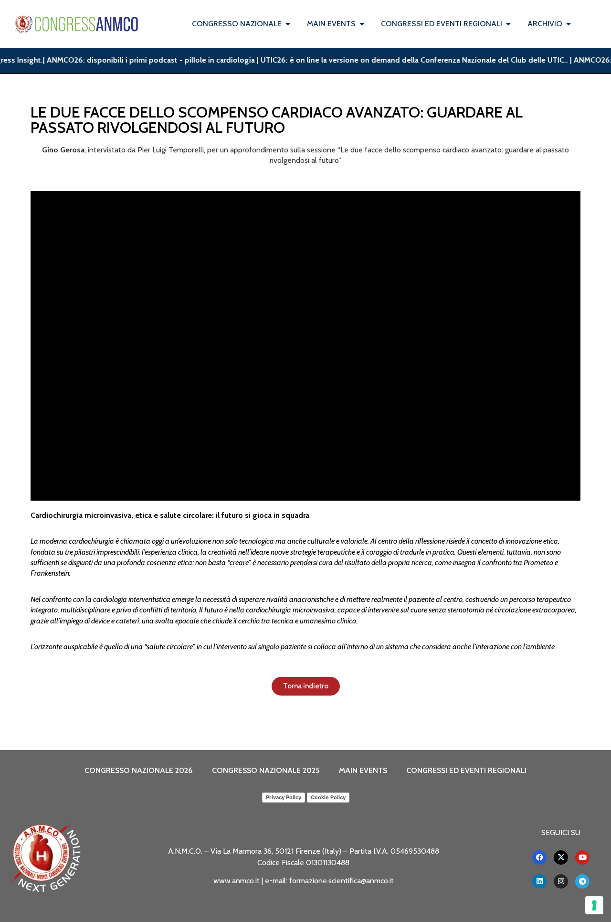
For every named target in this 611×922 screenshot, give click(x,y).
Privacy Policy (283, 797)
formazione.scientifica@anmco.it (341, 880)
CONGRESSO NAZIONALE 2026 (138, 770)
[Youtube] (582, 857)
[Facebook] (539, 857)
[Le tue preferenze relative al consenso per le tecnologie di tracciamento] (594, 905)
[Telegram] (582, 881)
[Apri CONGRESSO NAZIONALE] (288, 24)
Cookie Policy (328, 797)
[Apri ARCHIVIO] (568, 24)
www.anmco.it (236, 880)
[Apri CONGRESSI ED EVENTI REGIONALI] (508, 24)
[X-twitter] (561, 857)
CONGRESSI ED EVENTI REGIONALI (466, 770)
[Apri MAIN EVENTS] (362, 24)
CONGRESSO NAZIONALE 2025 (266, 770)
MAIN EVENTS (363, 770)
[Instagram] (561, 881)
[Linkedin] (539, 881)
